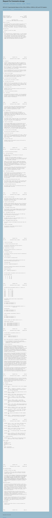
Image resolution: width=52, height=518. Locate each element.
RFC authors (12, 3)
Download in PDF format (7, 9)
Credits (23, 3)
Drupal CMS (4, 517)
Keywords (19, 3)
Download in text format (18, 9)
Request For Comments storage (14, 1)
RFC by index (6, 3)
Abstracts (28, 3)
